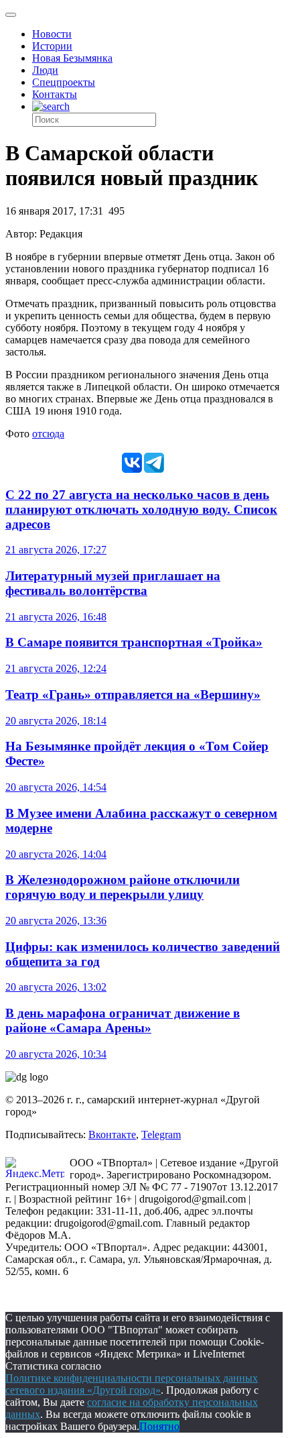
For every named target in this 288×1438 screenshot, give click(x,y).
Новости (52, 34)
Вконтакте (112, 1134)
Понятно (159, 1426)
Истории (52, 46)
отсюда (48, 433)
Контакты (54, 94)
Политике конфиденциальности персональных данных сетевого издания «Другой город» (131, 1384)
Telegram (161, 1134)
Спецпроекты (63, 82)
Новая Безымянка (72, 58)
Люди (45, 70)
